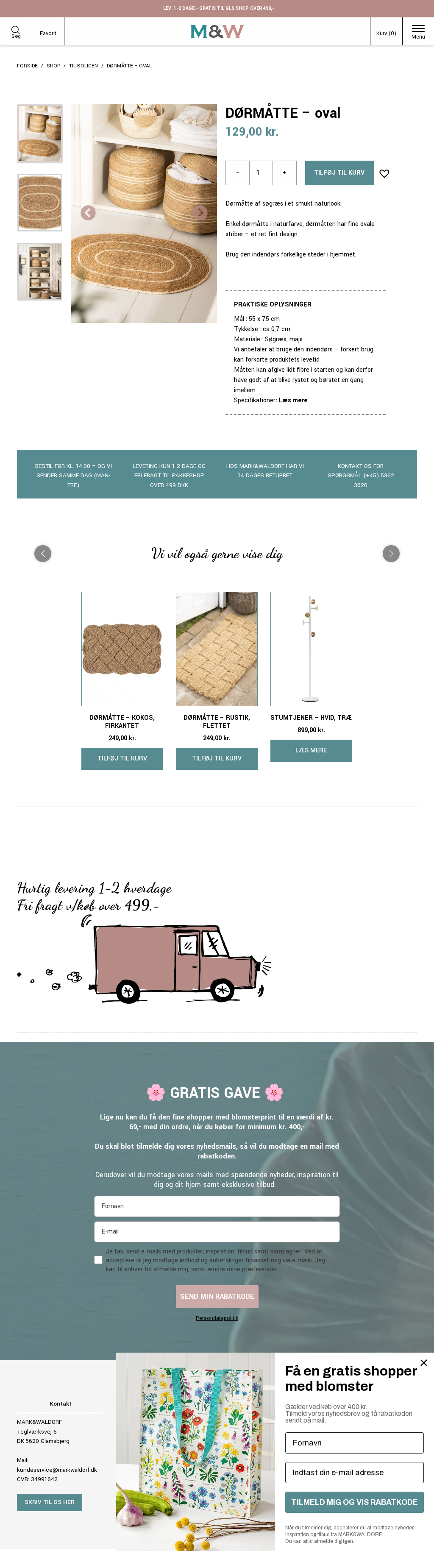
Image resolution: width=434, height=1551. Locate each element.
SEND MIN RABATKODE (217, 1296)
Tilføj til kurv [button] (122, 758)
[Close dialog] (424, 1363)
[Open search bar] (15, 28)
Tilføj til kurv (339, 172)
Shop (53, 66)
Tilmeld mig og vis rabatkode (354, 1502)
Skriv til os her (50, 1502)
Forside (27, 66)
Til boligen (83, 66)
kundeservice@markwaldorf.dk (57, 1470)
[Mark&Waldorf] (217, 31)
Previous (88, 213)
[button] (382, 171)
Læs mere (293, 400)
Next (200, 213)
